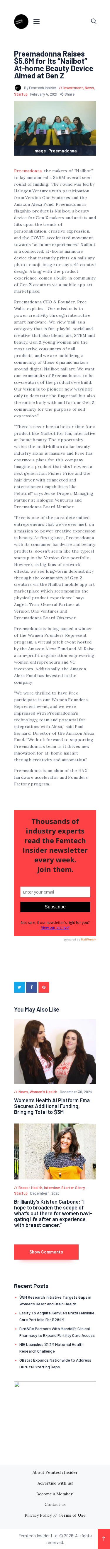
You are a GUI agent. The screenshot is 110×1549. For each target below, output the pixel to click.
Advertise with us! (55, 1483)
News (89, 87)
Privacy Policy (38, 1515)
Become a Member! (55, 1494)
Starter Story (72, 1187)
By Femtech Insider (40, 87)
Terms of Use (72, 1515)
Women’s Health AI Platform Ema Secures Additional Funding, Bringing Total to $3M (52, 1106)
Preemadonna (28, 170)
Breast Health (30, 1187)
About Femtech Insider (55, 1472)
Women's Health (43, 1091)
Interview (52, 1187)
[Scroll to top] (104, 1539)
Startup (21, 94)
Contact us (55, 1504)
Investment (73, 87)
